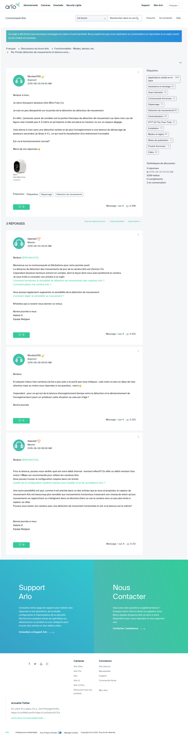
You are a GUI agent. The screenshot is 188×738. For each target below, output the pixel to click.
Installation (153, 128)
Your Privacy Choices (48, 733)
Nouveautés (105, 671)
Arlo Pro (77, 671)
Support (145, 5)
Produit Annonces (157, 146)
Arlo (75, 676)
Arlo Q (77, 681)
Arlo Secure (104, 667)
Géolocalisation (155, 116)
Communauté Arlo (16, 18)
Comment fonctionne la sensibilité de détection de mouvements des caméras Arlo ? (58, 280)
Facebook (29, 664)
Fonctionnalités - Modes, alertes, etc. (74, 49)
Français (11, 49)
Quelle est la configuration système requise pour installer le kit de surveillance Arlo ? (59, 482)
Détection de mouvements (69, 194)
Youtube (41, 664)
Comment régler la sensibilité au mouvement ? (38, 296)
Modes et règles (156, 134)
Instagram (47, 664)
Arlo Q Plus (79, 685)
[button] (138, 72)
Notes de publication (158, 140)
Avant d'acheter (155, 92)
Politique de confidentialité (26, 732)
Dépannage (46, 194)
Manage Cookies (71, 733)
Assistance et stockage (159, 87)
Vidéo (151, 152)
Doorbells (58, 5)
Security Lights (73, 5)
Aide (178, 18)
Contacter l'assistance (125, 628)
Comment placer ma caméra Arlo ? (32, 284)
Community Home (107, 681)
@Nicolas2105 (30, 257)
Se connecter (165, 18)
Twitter (35, 664)
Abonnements (31, 5)
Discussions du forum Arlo (35, 49)
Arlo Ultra (78, 667)
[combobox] (125, 18)
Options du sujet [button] (180, 63)
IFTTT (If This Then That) (159, 122)
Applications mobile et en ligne (160, 79)
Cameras (45, 5)
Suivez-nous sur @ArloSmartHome (27, 718)
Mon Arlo (158, 5)
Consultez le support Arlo (33, 632)
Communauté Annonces (160, 99)
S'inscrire (150, 18)
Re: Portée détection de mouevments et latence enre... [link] (40, 52)
